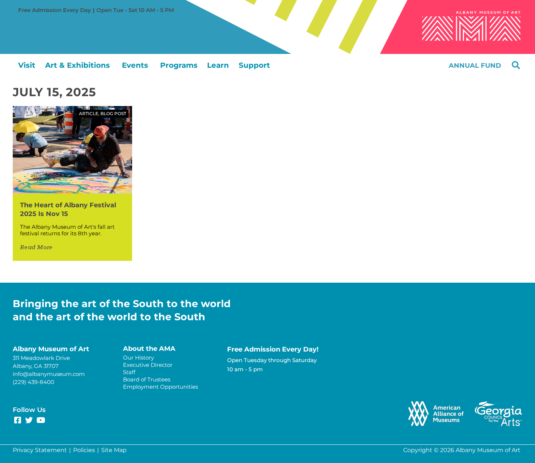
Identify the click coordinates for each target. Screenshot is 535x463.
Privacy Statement (40, 450)
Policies (84, 450)
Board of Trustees (146, 379)
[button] (515, 65)
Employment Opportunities (160, 386)
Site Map (114, 450)
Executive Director (148, 364)
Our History (138, 357)
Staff (129, 372)
